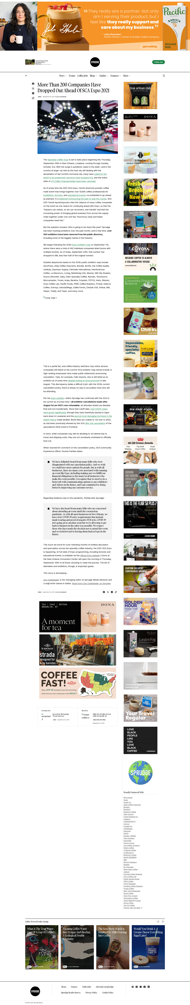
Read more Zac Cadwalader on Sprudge (91, 583)
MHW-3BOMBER (130, 857)
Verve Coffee (128, 903)
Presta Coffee (129, 889)
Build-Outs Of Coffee (99, 720)
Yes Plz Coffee (129, 905)
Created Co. (128, 826)
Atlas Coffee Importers (132, 805)
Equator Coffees (130, 836)
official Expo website (90, 555)
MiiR (125, 860)
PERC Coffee (128, 881)
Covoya (126, 824)
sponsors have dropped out (79, 177)
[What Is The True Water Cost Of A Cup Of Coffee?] (41, 947)
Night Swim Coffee (131, 869)
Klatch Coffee (129, 848)
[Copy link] (33, 98)
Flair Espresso (129, 838)
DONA (126, 834)
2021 (54, 720)
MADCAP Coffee (130, 855)
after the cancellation (95, 423)
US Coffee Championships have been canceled (73, 181)
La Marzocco (129, 853)
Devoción (127, 831)
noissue (126, 872)
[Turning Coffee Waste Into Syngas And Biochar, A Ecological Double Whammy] (77, 947)
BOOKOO (127, 810)
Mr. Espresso (129, 867)
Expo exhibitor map (81, 245)
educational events (76, 195)
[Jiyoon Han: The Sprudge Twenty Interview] (58, 717)
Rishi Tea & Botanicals (132, 891)
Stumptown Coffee (131, 898)
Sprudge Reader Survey (71, 992)
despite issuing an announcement (84, 380)
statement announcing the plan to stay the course (82, 199)
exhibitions (48, 195)
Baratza (126, 807)
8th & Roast (128, 798)
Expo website (57, 398)
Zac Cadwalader (51, 580)
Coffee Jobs (86, 986)
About (63, 986)
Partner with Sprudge (132, 908)
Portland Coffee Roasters (133, 886)
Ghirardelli (127, 841)
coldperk (127, 819)
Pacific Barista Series (131, 879)
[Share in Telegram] (33, 93)
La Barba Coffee (130, 850)
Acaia (126, 800)
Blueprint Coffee (130, 812)
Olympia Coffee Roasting (133, 874)
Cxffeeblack (128, 829)
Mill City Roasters (130, 862)
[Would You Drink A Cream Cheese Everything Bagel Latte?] (148, 947)
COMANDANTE (130, 822)
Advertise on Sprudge (105, 986)
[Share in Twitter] (33, 88)
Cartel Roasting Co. (131, 817)
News (39, 96)
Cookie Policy (108, 992)
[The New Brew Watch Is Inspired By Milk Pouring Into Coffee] (112, 947)
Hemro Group (129, 843)
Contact (74, 986)
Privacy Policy (91, 992)
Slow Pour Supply (131, 896)
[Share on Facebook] (33, 83)
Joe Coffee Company (132, 845)
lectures (58, 195)
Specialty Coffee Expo (58, 160)
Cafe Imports (128, 814)
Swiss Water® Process (132, 901)
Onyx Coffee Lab (130, 877)
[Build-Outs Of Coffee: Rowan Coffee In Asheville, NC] (98, 717)
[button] (26, 75)
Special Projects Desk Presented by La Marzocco (42, 62)
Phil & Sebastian (130, 884)
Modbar (127, 865)
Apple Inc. (127, 802)
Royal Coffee (128, 893)
